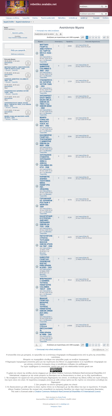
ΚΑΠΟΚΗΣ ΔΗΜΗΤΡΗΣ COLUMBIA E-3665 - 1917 (45, 67)
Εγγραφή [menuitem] (96, 18)
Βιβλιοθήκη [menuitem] (61, 18)
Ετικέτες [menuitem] (35, 18)
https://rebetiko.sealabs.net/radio (17, 37)
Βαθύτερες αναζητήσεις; (17, 54)
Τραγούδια (25, 18)
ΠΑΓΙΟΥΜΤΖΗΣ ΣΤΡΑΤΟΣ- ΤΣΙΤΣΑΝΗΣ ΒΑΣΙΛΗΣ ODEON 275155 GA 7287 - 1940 (46, 241)
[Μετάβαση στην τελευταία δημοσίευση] (88, 45)
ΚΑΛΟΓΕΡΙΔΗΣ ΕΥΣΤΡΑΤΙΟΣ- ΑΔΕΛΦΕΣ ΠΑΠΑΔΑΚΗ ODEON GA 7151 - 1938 (46, 221)
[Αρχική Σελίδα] (16, 7)
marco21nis (8, 62)
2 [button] (89, 37)
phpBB (51, 399)
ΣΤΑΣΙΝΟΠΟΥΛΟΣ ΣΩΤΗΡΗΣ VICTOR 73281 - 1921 (46, 83)
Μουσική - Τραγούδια (46, 61)
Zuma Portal (62, 397)
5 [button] (98, 37)
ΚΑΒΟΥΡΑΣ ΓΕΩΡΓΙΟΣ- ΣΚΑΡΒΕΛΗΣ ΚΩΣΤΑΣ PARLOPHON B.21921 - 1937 (46, 262)
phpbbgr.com (65, 404)
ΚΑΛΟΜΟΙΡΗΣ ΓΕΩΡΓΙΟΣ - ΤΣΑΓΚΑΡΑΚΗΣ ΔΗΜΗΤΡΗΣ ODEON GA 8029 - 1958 (46, 140)
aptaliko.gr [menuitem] (84, 18)
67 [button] (104, 37)
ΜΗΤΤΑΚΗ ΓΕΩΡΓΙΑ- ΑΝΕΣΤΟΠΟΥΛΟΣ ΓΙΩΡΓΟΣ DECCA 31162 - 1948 (46, 50)
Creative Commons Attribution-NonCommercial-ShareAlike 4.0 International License (68, 392)
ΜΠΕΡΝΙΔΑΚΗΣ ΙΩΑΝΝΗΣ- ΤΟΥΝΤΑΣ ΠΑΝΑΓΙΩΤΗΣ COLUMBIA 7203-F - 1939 (46, 284)
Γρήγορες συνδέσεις (12, 18)
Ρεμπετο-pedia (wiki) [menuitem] (48, 18)
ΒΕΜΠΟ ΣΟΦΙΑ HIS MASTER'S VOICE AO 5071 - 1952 (44, 122)
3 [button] (92, 37)
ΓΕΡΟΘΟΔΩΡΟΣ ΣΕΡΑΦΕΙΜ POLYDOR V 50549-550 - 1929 (46, 203)
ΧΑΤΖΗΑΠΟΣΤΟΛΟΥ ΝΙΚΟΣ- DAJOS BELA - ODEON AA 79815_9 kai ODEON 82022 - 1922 (46, 102)
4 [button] (95, 37)
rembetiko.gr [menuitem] (73, 18)
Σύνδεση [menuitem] (106, 18)
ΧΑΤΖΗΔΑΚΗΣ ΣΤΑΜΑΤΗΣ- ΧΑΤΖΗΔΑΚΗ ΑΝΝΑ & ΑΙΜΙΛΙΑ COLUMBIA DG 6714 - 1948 (46, 161)
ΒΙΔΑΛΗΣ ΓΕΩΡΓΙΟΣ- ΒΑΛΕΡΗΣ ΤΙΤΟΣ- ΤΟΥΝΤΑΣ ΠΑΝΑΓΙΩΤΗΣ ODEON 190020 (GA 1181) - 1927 (46, 306)
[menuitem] (54, 406)
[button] (82, 37)
